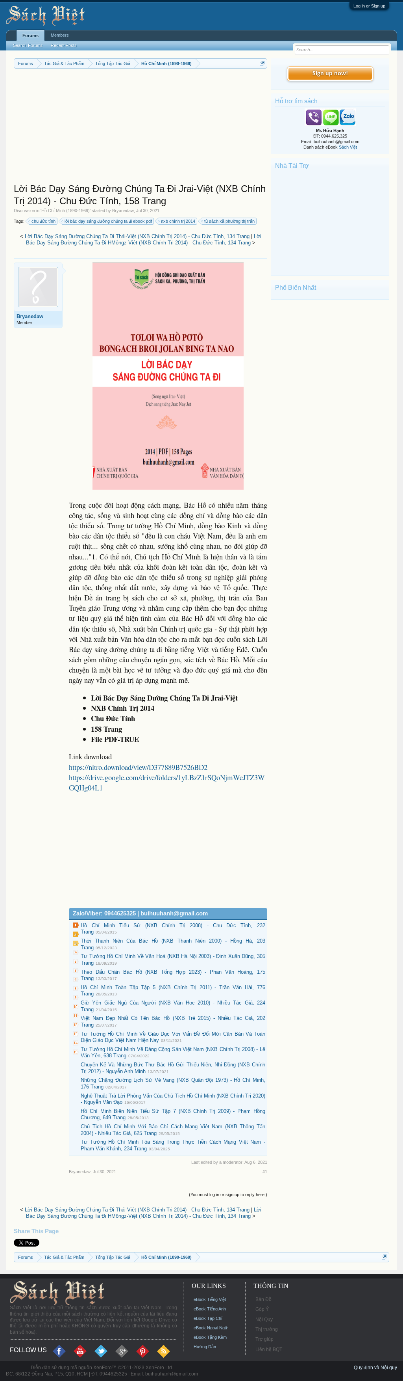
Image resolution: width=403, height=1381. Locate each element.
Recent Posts (64, 45)
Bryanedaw (123, 210)
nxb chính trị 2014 (178, 221)
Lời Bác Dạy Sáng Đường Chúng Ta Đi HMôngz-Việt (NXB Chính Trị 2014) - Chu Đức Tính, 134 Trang (143, 239)
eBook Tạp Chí (208, 1318)
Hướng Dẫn (205, 1346)
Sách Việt (348, 147)
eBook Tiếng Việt (210, 1299)
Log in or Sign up (369, 6)
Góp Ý (262, 1309)
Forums (30, 35)
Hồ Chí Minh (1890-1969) (65, 210)
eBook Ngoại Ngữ (210, 1327)
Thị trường (266, 1329)
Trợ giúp (264, 1339)
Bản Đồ (263, 1299)
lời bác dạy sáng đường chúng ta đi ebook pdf (108, 221)
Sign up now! (330, 74)
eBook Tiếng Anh (210, 1308)
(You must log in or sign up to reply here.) (228, 1194)
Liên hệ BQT (268, 1349)
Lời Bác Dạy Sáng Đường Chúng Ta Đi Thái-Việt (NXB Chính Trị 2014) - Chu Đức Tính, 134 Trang (137, 236)
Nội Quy (264, 1319)
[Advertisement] (140, 128)
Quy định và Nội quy (375, 1367)
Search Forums (28, 45)
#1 (265, 1171)
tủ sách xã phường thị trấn (229, 221)
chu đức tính (43, 221)
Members (60, 35)
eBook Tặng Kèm (210, 1337)
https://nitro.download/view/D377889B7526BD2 (138, 767)
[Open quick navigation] (262, 63)
